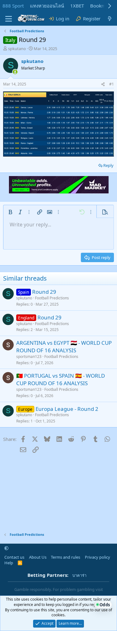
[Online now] (15, 72)
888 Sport (13, 6)
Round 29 (44, 291)
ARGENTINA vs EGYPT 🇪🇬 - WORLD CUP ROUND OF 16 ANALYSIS (64, 346)
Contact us (14, 557)
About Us (37, 557)
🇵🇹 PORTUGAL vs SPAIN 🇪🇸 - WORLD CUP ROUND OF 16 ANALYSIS (60, 379)
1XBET (77, 6)
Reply (108, 165)
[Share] (103, 84)
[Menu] (8, 19)
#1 (111, 84)
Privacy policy (97, 557)
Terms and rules (65, 557)
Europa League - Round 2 (67, 408)
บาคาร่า (79, 575)
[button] (10, 212)
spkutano (17, 48)
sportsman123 (28, 356)
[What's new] (110, 18)
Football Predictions (52, 298)
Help (8, 563)
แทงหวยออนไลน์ (47, 6)
